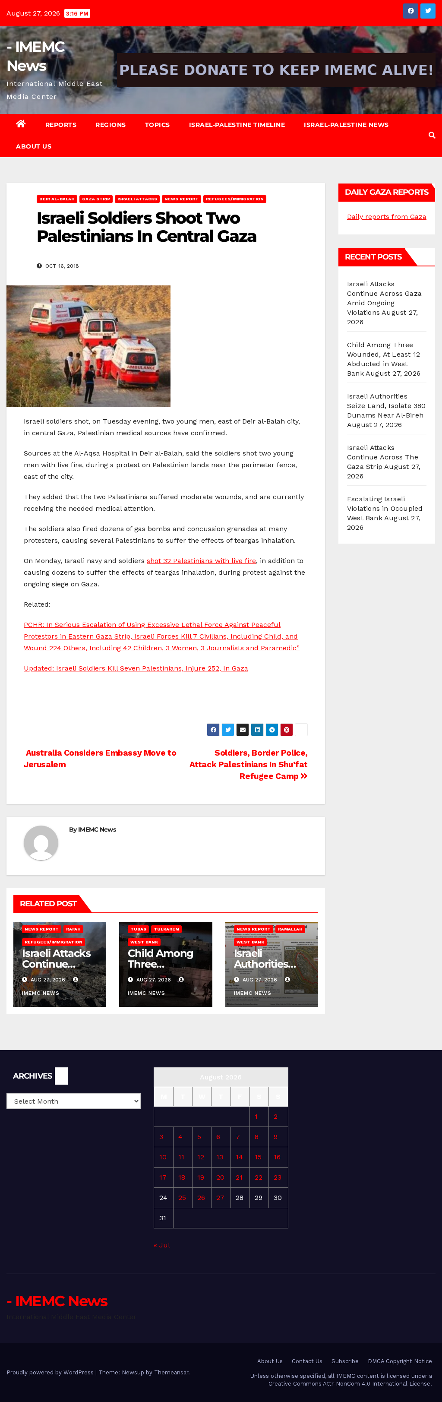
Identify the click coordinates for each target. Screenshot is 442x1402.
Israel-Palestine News (346, 125)
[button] (432, 135)
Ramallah (290, 929)
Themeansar (171, 1372)
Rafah (73, 929)
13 (219, 1157)
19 (200, 1177)
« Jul (162, 1245)
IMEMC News (97, 829)
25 (182, 1197)
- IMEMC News (56, 1301)
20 (220, 1177)
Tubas (138, 929)
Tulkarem (166, 929)
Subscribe (345, 1361)
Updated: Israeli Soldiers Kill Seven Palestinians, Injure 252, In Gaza (136, 668)
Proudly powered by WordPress (50, 1372)
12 (200, 1157)
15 (258, 1157)
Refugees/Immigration (235, 198)
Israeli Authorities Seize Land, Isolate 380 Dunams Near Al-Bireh (386, 405)
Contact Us (307, 1361)
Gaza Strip (96, 198)
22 (258, 1177)
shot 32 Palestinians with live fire (201, 561)
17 (163, 1177)
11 (181, 1157)
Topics (157, 125)
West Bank (144, 942)
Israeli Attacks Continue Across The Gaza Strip (382, 457)
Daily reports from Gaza (386, 216)
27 (220, 1197)
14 (239, 1157)
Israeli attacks (137, 198)
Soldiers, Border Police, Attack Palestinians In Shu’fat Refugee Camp (248, 764)
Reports (61, 125)
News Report (181, 198)
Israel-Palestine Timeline (237, 125)
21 (239, 1177)
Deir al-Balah (57, 198)
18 (181, 1177)
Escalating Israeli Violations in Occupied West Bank (385, 508)
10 (163, 1157)
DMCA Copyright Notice (400, 1361)
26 (201, 1197)
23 (277, 1177)
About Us (33, 146)
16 (277, 1157)
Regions (110, 125)
